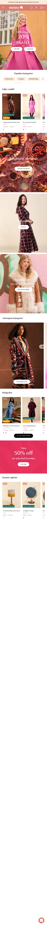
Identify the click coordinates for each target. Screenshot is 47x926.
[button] (3, 7)
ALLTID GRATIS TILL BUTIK (31, 2)
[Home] (16, 7)
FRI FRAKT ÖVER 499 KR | (15, 2)
